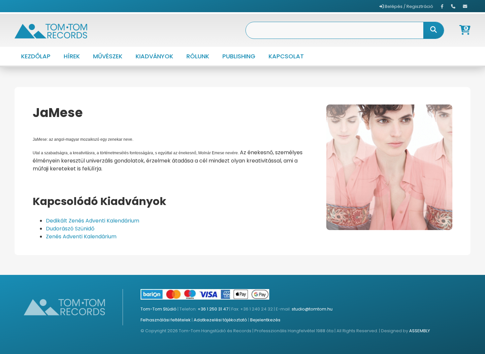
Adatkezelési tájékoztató (220, 320)
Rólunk (197, 56)
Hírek (72, 56)
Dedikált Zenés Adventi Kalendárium (92, 220)
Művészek (107, 56)
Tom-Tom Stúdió (159, 309)
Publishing (238, 56)
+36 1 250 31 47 (213, 309)
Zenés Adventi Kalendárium (81, 236)
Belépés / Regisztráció (408, 6)
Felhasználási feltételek (166, 320)
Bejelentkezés (265, 320)
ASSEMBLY (419, 331)
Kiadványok (154, 56)
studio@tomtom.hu (312, 309)
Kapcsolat (286, 56)
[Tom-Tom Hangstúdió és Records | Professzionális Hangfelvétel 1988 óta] (51, 30)
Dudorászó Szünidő (70, 228)
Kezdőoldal (51, 127)
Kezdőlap (35, 56)
